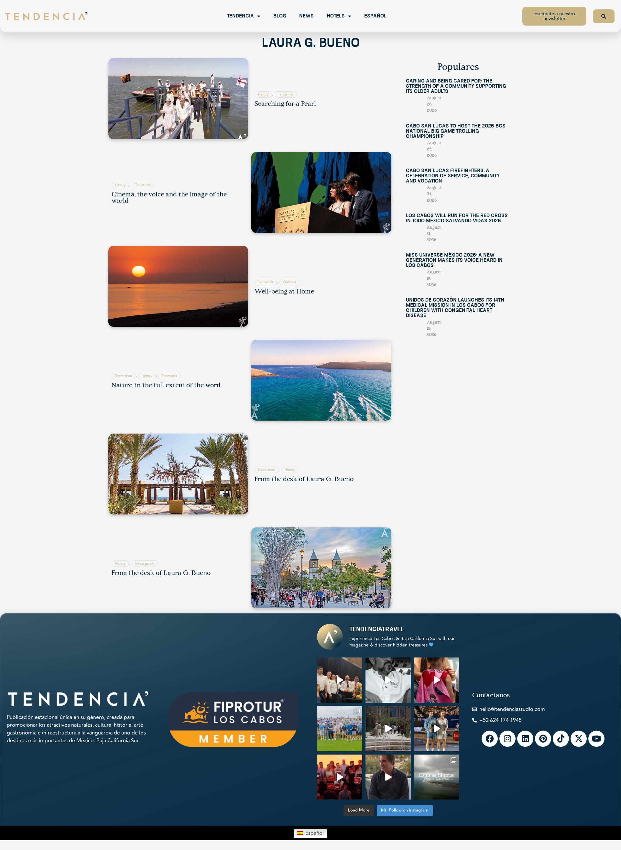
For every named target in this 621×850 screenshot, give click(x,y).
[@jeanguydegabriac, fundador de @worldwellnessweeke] (388, 777)
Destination (123, 376)
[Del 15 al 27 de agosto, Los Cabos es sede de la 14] (436, 680)
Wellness (289, 282)
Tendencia (240, 16)
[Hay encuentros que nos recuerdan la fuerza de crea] (339, 680)
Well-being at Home (284, 292)
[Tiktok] (561, 739)
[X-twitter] (579, 739)
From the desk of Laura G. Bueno (304, 479)
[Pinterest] (543, 739)
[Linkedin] (525, 739)
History (263, 94)
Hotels (336, 16)
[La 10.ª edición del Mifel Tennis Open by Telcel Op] (436, 728)
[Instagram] (507, 739)
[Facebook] (490, 739)
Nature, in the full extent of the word (166, 385)
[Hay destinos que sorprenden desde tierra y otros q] (436, 777)
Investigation (144, 563)
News (306, 16)
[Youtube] (596, 739)
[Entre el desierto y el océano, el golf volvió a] (339, 728)
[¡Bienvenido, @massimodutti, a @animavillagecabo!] (388, 728)
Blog (279, 16)
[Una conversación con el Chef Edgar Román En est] (388, 680)
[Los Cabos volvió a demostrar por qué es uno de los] (339, 777)
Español (375, 16)
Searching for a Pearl (285, 104)
